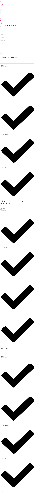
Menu (0, 20)
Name (0, 205)
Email (0, 207)
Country (1, 209)
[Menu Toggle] (0, 3)
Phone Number (2, 65)
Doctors (1, 18)
